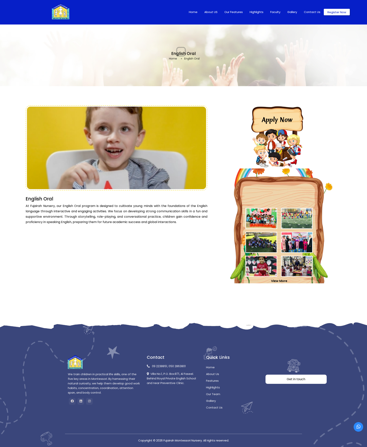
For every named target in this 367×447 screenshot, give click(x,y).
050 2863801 (177, 366)
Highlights (256, 12)
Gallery (292, 12)
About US (211, 12)
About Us (212, 374)
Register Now (336, 12)
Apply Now (277, 120)
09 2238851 (159, 366)
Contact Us (312, 12)
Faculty (275, 12)
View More (279, 281)
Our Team (213, 394)
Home (193, 12)
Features (212, 381)
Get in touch (296, 379)
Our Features (233, 12)
